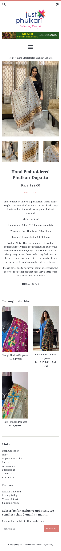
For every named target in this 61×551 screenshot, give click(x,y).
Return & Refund (11, 491)
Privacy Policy (9, 495)
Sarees (5, 462)
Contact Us (8, 477)
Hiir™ (5, 454)
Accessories (8, 466)
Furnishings (8, 469)
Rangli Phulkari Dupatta (15, 355)
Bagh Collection (10, 450)
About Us (7, 473)
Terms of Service (11, 499)
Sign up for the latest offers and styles (23, 521)
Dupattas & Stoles (12, 458)
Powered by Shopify (44, 544)
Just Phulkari (29, 544)
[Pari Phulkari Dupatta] (15, 395)
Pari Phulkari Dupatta (15, 421)
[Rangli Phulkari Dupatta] (15, 329)
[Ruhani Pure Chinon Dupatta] (46, 328)
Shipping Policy (10, 502)
